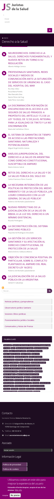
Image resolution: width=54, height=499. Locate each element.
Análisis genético (8, 386)
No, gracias (15, 495)
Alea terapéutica (8, 380)
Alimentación (18, 380)
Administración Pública (10, 371)
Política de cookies (11, 469)
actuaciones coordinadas (38, 363)
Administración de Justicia (33, 368)
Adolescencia (38, 371)
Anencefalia (14, 389)
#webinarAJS (7, 345)
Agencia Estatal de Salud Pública (13, 377)
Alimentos (27, 380)
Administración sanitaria (26, 371)
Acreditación (19, 360)
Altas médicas (35, 380)
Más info (18, 490)
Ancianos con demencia (37, 386)
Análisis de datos (45, 383)
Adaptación (13, 365)
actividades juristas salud (11, 363)
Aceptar (5, 495)
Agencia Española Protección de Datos (27, 374)
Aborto (13, 348)
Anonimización (40, 389)
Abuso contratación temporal (24, 348)
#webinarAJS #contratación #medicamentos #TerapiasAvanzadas (31, 345)
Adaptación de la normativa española (28, 365)
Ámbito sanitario (8, 383)
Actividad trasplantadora (41, 360)
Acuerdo (6, 365)
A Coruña (6, 348)
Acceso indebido (25, 354)
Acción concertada (9, 360)
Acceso (5, 351)
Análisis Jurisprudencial (22, 386)
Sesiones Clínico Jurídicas (15, 314)
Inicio (6, 38)
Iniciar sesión (7, 20)
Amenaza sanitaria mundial (23, 383)
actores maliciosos (25, 363)
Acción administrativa (35, 357)
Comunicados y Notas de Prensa (19, 326)
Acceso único (35, 354)
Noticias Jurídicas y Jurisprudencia (19, 301)
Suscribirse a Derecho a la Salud (3, 288)
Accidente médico (9, 357)
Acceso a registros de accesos (12, 354)
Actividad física (28, 360)
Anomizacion (30, 389)
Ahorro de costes (36, 377)
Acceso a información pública (17, 351)
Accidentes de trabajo (21, 357)
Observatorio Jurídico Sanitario (18, 307)
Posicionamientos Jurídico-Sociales (19, 320)
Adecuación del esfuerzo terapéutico (14, 368)
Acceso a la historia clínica (34, 351)
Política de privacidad (12, 464)
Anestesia (22, 389)
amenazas (36, 383)
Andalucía (7, 389)
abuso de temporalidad (41, 348)
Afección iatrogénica (9, 374)
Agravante (27, 377)
